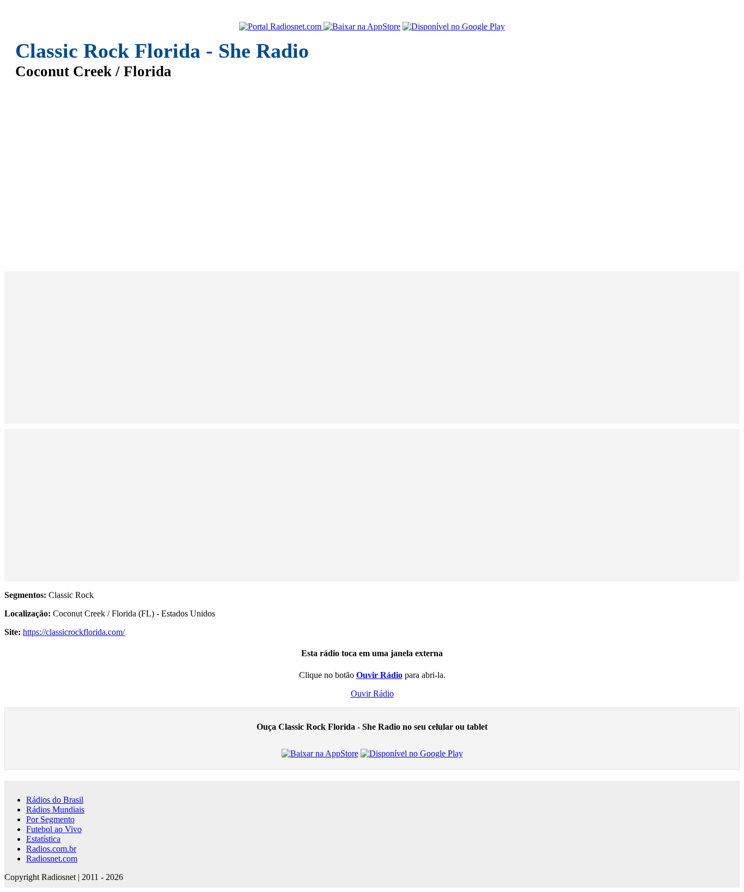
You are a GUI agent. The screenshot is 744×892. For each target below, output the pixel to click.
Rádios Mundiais (55, 809)
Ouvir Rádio (372, 693)
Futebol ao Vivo (54, 829)
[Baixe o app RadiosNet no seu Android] (454, 27)
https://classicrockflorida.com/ (74, 632)
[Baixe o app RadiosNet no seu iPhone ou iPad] (362, 27)
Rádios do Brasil (54, 799)
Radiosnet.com (51, 858)
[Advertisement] (342, 167)
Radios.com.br (51, 848)
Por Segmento (50, 819)
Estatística (43, 839)
